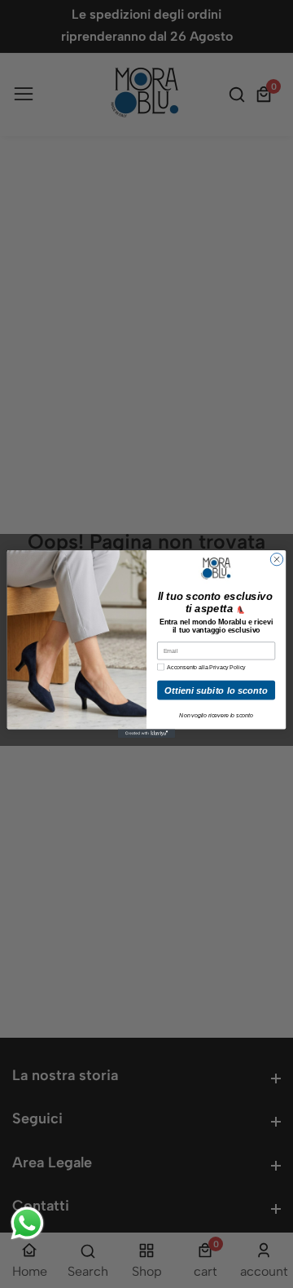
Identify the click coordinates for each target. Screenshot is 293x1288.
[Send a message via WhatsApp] (27, 1223)
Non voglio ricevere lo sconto (215, 715)
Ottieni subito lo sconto (216, 690)
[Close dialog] (276, 559)
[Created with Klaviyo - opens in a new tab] (146, 733)
